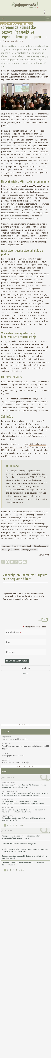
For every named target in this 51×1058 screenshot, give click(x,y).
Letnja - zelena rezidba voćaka (15, 738)
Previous (2, 825)
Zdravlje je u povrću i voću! (13, 754)
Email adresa (13, 632)
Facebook (25, 668)
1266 (22, 870)
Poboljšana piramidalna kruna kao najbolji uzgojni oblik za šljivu (25, 746)
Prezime (10, 652)
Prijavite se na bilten (17, 661)
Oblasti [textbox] (4, 771)
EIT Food (5, 450)
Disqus (25, 674)
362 (21, 825)
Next (25, 825)
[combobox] (25, 771)
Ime (8, 642)
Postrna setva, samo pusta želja (15, 761)
